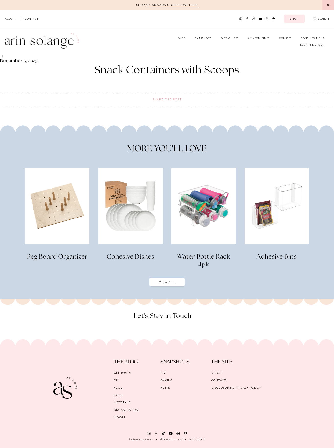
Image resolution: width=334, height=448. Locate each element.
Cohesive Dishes (130, 257)
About (10, 18)
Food (118, 387)
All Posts (122, 373)
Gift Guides (230, 38)
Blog (182, 38)
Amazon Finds (259, 38)
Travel (120, 417)
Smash (202, 439)
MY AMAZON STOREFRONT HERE (172, 5)
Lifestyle (122, 402)
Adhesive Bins (277, 257)
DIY (116, 380)
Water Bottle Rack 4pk (203, 261)
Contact (32, 18)
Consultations (312, 38)
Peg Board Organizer (57, 257)
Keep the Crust (312, 44)
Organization (126, 410)
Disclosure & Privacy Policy (236, 387)
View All (167, 282)
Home (118, 395)
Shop (294, 18)
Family (166, 380)
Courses (285, 38)
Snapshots (203, 38)
